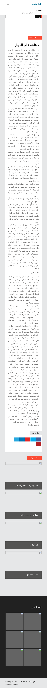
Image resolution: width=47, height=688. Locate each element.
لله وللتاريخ (34, 545)
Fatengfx (15, 684)
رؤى (39, 16)
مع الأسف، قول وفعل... (29, 515)
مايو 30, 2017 (33, 37)
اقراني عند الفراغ (27, 13)
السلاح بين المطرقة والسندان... (26, 485)
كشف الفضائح (32, 575)
